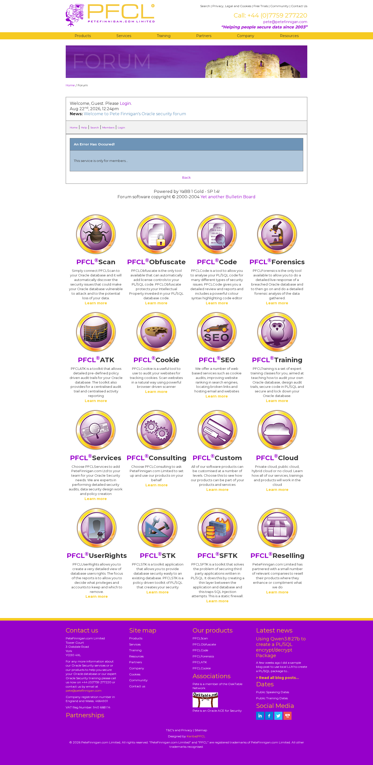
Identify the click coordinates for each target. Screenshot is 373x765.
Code (217, 262)
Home (70, 85)
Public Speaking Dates (272, 692)
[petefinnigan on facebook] (269, 716)
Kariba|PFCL (196, 736)
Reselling (277, 556)
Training (164, 36)
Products (83, 36)
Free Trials (260, 6)
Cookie (156, 360)
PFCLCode (200, 650)
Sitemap (201, 730)
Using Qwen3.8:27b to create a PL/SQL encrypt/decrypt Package (281, 647)
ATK (96, 360)
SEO (217, 360)
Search (205, 6)
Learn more (96, 303)
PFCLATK (200, 662)
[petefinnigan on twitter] (278, 716)
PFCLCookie (202, 668)
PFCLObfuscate (204, 644)
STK (158, 556)
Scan (95, 262)
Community (279, 6)
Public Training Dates (272, 698)
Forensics (277, 262)
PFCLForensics (203, 656)
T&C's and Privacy (179, 730)
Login (125, 103)
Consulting (157, 458)
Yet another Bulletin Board (228, 196)
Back (186, 177)
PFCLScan (200, 638)
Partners (203, 36)
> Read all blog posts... (277, 677)
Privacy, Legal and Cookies (231, 6)
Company (245, 36)
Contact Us (299, 6)
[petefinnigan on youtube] (287, 716)
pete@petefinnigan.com (285, 22)
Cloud (277, 458)
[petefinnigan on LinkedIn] (260, 716)
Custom (217, 458)
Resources (289, 36)
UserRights (97, 556)
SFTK (217, 556)
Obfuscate (156, 262)
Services (123, 36)
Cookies (134, 674)
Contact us (137, 686)
